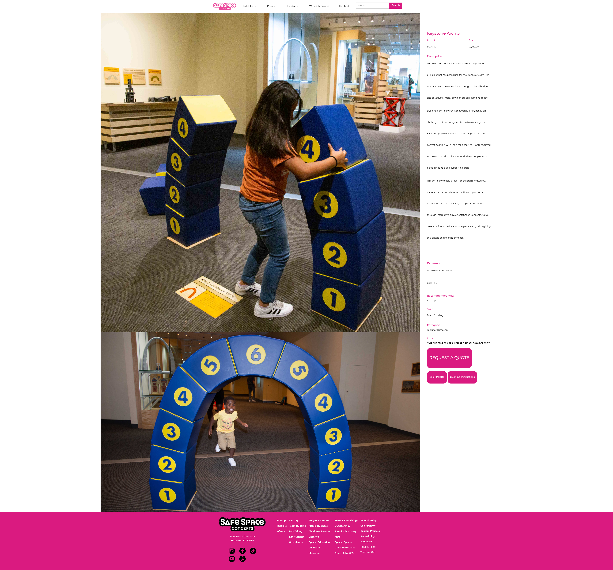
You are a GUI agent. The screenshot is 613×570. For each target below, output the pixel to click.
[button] (250, 6)
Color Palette (436, 377)
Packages (293, 6)
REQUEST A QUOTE (449, 358)
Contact (344, 6)
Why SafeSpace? (319, 6)
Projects (272, 6)
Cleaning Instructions (462, 377)
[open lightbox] (260, 172)
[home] (225, 6)
